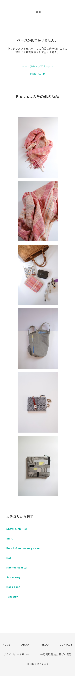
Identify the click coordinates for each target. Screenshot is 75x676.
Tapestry (12, 596)
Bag (9, 558)
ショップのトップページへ (37, 66)
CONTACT (66, 644)
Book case (13, 587)
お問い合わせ (37, 74)
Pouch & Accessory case (23, 548)
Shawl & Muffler (16, 529)
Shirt (9, 538)
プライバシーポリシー (17, 654)
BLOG (45, 644)
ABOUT (26, 644)
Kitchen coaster (17, 567)
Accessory (13, 577)
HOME (7, 644)
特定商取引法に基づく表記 (56, 654)
